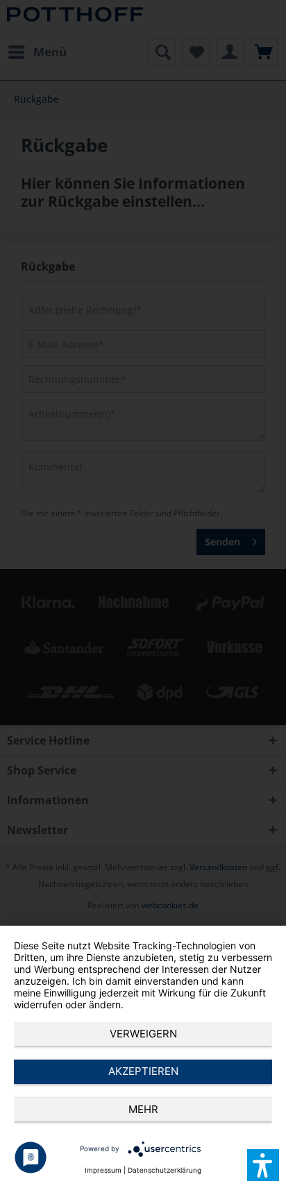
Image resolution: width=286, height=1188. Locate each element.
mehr (143, 1109)
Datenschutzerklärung (164, 1170)
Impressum (103, 1170)
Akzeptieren (143, 1071)
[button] (263, 1165)
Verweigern (143, 1033)
